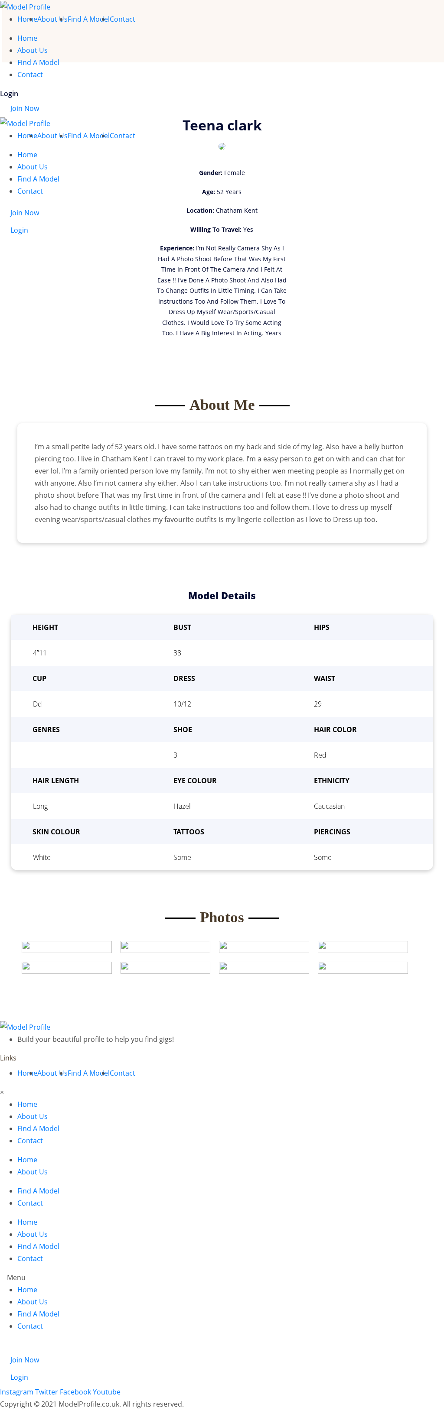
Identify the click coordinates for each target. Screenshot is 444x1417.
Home (27, 19)
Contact (122, 19)
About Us (52, 19)
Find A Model (89, 19)
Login (9, 93)
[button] (222, 1277)
